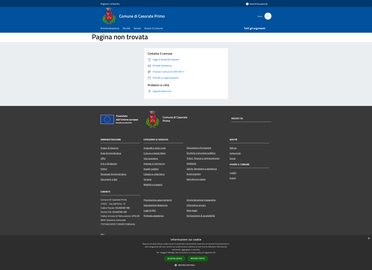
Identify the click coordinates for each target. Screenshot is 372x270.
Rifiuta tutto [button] (198, 258)
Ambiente (191, 163)
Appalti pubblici (151, 169)
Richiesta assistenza (154, 215)
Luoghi (233, 173)
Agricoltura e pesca (196, 179)
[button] (186, 265)
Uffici (103, 158)
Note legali (192, 210)
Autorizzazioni (194, 174)
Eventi (233, 178)
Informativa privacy (196, 205)
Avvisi (233, 158)
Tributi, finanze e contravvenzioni (203, 158)
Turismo (147, 179)
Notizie (233, 148)
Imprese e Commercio (154, 163)
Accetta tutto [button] (174, 258)
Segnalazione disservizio (156, 205)
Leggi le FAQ (150, 210)
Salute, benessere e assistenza (202, 168)
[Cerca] (267, 16)
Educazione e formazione (199, 148)
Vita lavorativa (151, 158)
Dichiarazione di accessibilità (201, 215)
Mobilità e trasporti (153, 184)
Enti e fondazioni (109, 163)
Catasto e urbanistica (154, 174)
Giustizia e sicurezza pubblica (201, 153)
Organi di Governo (109, 148)
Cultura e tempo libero (155, 153)
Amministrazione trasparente (201, 200)
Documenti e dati (109, 179)
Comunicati (235, 153)
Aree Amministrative (111, 153)
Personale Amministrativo (113, 174)
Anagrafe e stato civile (155, 148)
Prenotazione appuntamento (158, 200)
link (213, 252)
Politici (104, 169)
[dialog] (186, 252)
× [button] (369, 238)
